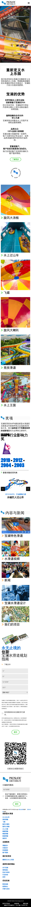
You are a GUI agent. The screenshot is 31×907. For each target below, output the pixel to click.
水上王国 (10, 405)
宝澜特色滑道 (13, 535)
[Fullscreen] (28, 532)
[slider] (12, 532)
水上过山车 (11, 255)
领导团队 (5, 870)
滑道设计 (5, 845)
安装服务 (5, 850)
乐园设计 (5, 848)
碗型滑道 (5, 834)
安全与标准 (6, 872)
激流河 (4, 838)
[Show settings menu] (25, 532)
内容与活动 (6, 889)
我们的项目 (12, 624)
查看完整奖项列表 (10, 473)
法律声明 (16, 903)
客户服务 (5, 852)
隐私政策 (21, 809)
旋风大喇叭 (11, 330)
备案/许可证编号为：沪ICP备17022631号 (15, 905)
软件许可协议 (6, 903)
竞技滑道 (10, 367)
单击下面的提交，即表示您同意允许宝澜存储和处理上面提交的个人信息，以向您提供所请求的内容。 (16, 796)
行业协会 (5, 875)
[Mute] (22, 532)
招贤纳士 (5, 886)
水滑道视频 (12, 558)
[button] (28, 2)
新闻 (7, 580)
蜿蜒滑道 (5, 831)
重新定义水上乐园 (8, 860)
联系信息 (5, 884)
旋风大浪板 (11, 217)
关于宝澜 (5, 868)
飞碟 (7, 292)
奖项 (3, 877)
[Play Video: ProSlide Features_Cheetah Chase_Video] (16, 524)
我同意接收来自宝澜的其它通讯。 (14, 713)
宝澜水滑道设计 (15, 603)
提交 (15, 732)
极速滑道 (5, 836)
